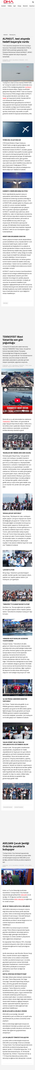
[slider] (22, 385)
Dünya (19, 6)
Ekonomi (25, 6)
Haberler (5, 34)
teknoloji (21, 899)
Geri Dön (5, 10)
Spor (14, 6)
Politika (10, 6)
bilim (29, 855)
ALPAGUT (24, 52)
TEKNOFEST (12, 349)
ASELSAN (22, 858)
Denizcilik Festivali (7, 807)
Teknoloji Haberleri (12, 34)
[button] (6, 80)
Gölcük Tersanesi (19, 351)
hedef (4, 98)
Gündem (3, 6)
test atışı (5, 303)
